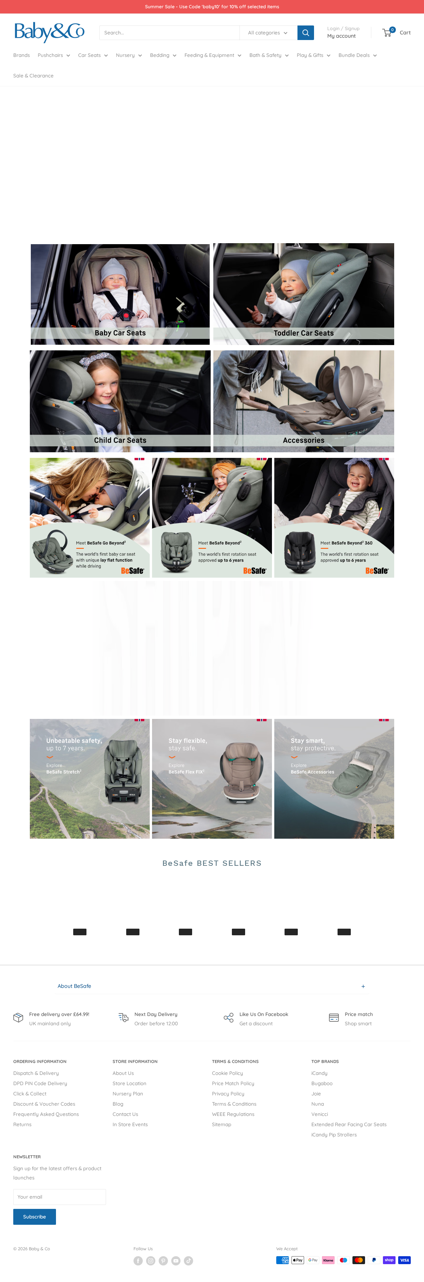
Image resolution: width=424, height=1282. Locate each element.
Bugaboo (322, 1083)
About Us (123, 1073)
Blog (118, 1104)
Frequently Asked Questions (46, 1114)
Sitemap (221, 1124)
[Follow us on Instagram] (150, 1260)
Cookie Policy (227, 1073)
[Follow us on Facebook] (138, 1260)
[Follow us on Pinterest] (163, 1260)
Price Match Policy (233, 1083)
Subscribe (34, 1217)
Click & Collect (29, 1093)
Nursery (125, 55)
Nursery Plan (128, 1093)
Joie (316, 1093)
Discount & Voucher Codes (44, 1104)
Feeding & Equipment (209, 55)
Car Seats (89, 55)
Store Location (129, 1083)
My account (341, 35)
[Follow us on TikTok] (188, 1260)
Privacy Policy (228, 1093)
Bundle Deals (354, 55)
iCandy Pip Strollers (334, 1134)
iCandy (319, 1073)
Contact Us (125, 1114)
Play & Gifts (310, 55)
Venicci (319, 1114)
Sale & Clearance (33, 75)
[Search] (305, 32)
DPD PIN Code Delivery (40, 1083)
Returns (22, 1124)
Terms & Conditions (234, 1104)
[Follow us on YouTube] (176, 1260)
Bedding (159, 55)
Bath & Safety (265, 55)
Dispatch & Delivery (36, 1073)
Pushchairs (50, 55)
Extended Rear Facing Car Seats (349, 1124)
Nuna (317, 1104)
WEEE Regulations (233, 1114)
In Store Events (130, 1124)
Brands (21, 55)
